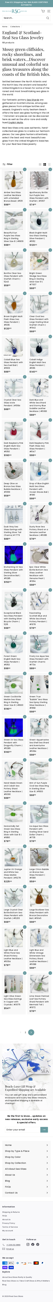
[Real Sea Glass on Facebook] (32, 1244)
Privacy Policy (8, 1223)
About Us (6, 1219)
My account (7, 1230)
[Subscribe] (44, 1130)
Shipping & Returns (11, 1212)
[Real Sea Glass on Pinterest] (37, 1244)
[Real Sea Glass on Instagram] (27, 1244)
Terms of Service (10, 1227)
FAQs (4, 1215)
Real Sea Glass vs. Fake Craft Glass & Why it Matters (26, 1281)
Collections (15, 27)
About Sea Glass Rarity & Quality (17, 1277)
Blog (4, 1284)
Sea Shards (32, 99)
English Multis (15, 122)
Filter (9, 164)
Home (4, 27)
